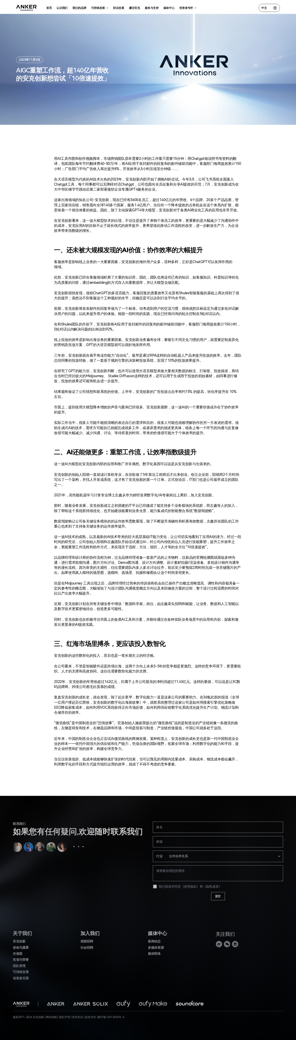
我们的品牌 (79, 7)
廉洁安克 (134, 7)
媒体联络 (154, 953)
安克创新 (19, 941)
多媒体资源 (156, 947)
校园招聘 (87, 941)
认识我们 (62, 7)
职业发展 (118, 7)
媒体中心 (169, 7)
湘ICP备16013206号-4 (110, 1017)
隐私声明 (64, 1017)
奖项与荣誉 (21, 960)
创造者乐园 (21, 978)
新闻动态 (154, 941)
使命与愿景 (21, 947)
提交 (218, 896)
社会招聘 (87, 947)
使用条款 (77, 1017)
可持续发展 (21, 972)
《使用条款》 (190, 886)
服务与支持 (151, 7)
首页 (49, 7)
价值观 (17, 953)
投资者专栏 (186, 7)
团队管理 (19, 966)
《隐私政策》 (212, 886)
